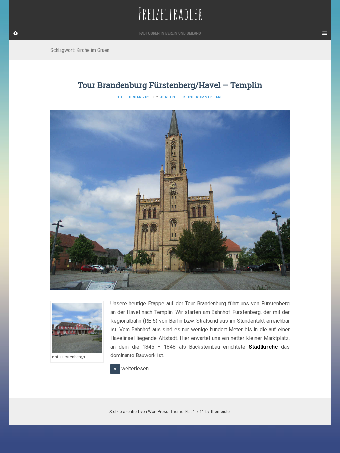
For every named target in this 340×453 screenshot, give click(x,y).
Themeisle (220, 411)
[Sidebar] (15, 33)
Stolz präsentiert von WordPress (138, 411)
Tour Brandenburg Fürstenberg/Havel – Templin (170, 85)
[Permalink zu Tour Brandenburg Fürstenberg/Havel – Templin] (170, 200)
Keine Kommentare (203, 97)
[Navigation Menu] (324, 33)
